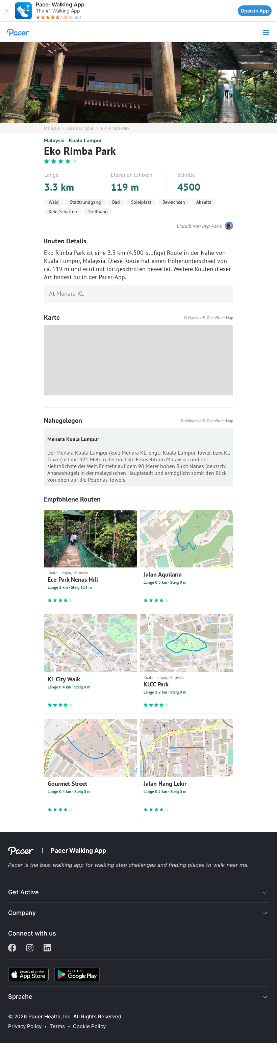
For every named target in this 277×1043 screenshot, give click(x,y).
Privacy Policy (25, 1026)
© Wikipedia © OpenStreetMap (206, 420)
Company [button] (22, 912)
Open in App (255, 11)
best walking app (62, 865)
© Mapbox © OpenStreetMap (208, 317)
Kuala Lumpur (80, 128)
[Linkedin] (47, 948)
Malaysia (51, 128)
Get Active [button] (23, 892)
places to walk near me (217, 865)
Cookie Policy (89, 1026)
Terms (57, 1026)
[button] (7, 11)
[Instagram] (30, 948)
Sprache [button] (20, 996)
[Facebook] (12, 948)
